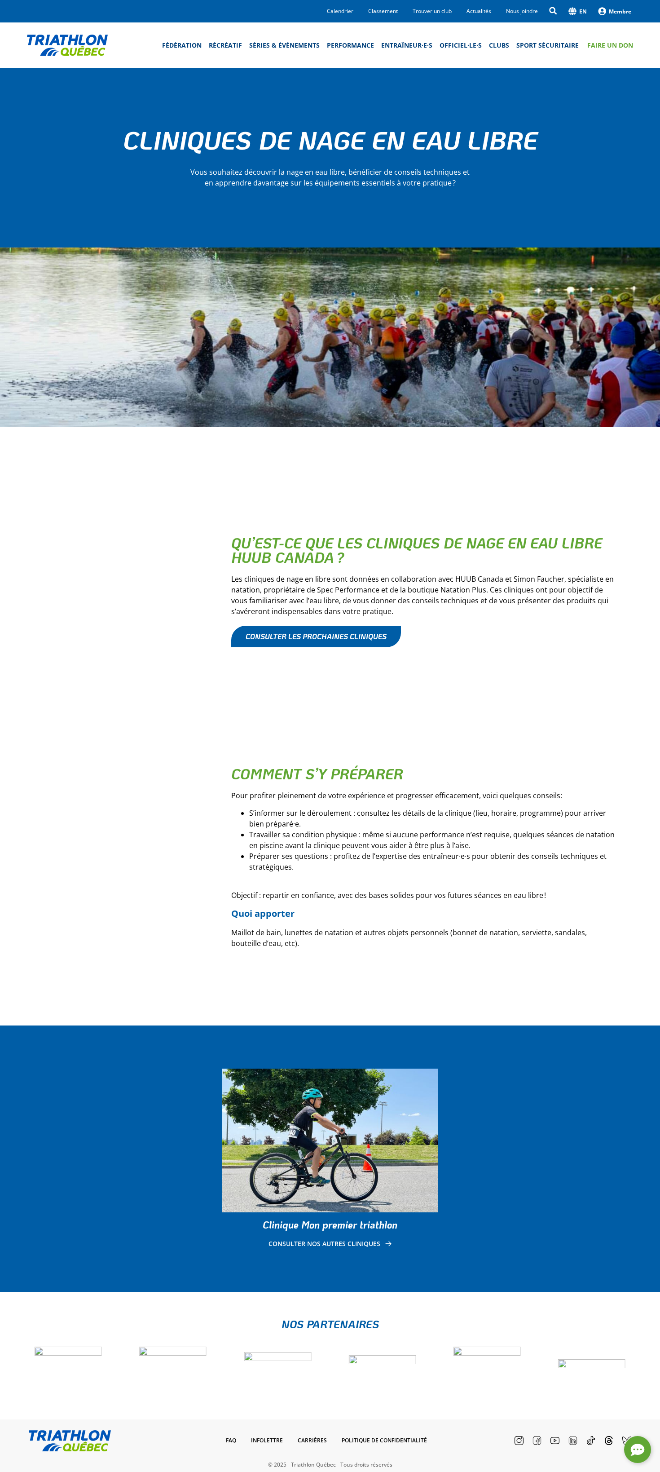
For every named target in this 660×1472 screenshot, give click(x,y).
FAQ (231, 1440)
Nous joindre (522, 11)
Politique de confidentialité (384, 1440)
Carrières (312, 1440)
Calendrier (340, 11)
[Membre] (602, 11)
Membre (620, 11)
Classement (383, 11)
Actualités (478, 11)
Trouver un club (432, 11)
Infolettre (267, 1440)
